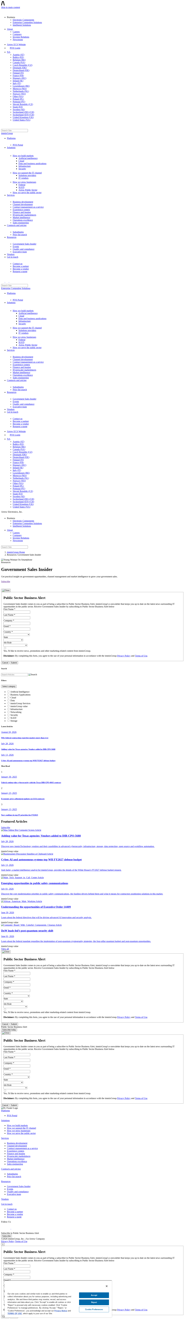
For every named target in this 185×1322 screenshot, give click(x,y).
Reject (94, 1302)
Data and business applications (32, 163)
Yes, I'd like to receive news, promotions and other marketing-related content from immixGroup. (47, 651)
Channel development (23, 204)
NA (8, 52)
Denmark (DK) (20, 67)
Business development (23, 202)
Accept (94, 1295)
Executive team (20, 251)
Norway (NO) (19, 94)
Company (17, 34)
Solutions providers (27, 175)
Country (8, 632)
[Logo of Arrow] (8, 11)
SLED (21, 187)
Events (16, 246)
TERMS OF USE (15, 1313)
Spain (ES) (18, 107)
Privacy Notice (60, 1311)
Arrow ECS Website (16, 44)
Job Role (7, 642)
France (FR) (18, 75)
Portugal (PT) (19, 101)
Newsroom (18, 39)
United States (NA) (21, 120)
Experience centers (21, 209)
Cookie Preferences (94, 1309)
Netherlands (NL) (21, 91)
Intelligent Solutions (22, 25)
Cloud (21, 161)
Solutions (11, 147)
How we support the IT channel (27, 173)
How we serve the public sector (27, 192)
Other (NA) (18, 96)
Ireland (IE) (18, 81)
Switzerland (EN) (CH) (23, 114)
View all (5, 949)
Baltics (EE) (18, 57)
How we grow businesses (24, 182)
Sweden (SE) (19, 109)
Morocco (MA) (20, 88)
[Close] (6, 590)
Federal (21, 184)
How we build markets (23, 155)
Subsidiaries (18, 232)
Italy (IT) (17, 83)
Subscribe (5, 581)
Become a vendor (21, 269)
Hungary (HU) (19, 78)
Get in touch (12, 257)
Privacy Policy (124, 656)
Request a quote (20, 271)
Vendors (10, 254)
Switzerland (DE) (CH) (23, 112)
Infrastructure (24, 166)
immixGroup (7, 133)
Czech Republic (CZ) (22, 65)
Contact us (17, 263)
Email (7, 626)
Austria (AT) (18, 54)
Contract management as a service (28, 207)
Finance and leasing (22, 212)
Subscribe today (9, 1030)
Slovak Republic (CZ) (23, 104)
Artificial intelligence (28, 158)
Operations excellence (23, 220)
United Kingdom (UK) (23, 117)
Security (22, 168)
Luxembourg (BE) (21, 86)
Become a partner (21, 266)
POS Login (15, 48)
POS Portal (18, 145)
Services (11, 195)
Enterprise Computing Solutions (27, 22)
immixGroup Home (16, 552)
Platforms (11, 138)
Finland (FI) (18, 73)
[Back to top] (2, 1319)
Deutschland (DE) (21, 70)
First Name (9, 609)
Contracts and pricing (16, 225)
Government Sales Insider (24, 244)
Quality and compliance (23, 249)
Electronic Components (23, 20)
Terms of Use (141, 656)
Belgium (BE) (19, 60)
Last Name (9, 615)
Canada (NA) (19, 62)
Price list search (20, 234)
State (5, 637)
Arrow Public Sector (27, 190)
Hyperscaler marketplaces (24, 215)
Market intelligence (21, 217)
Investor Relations (21, 37)
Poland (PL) (18, 99)
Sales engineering (21, 222)
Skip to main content (10, 7)
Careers (16, 31)
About (10, 29)
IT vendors (23, 178)
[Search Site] (3, 126)
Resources (11, 237)
